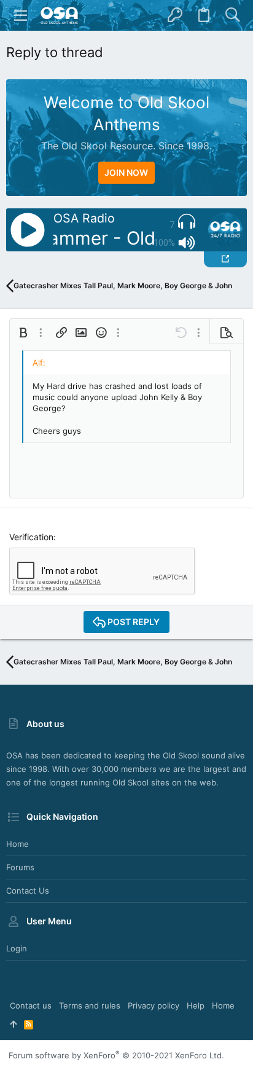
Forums (20, 867)
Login (16, 948)
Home (17, 844)
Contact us (27, 890)
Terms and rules (89, 1005)
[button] (21, 15)
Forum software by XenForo (116, 1055)
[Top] (13, 1024)
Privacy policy (153, 1005)
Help (195, 1005)
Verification (31, 537)
